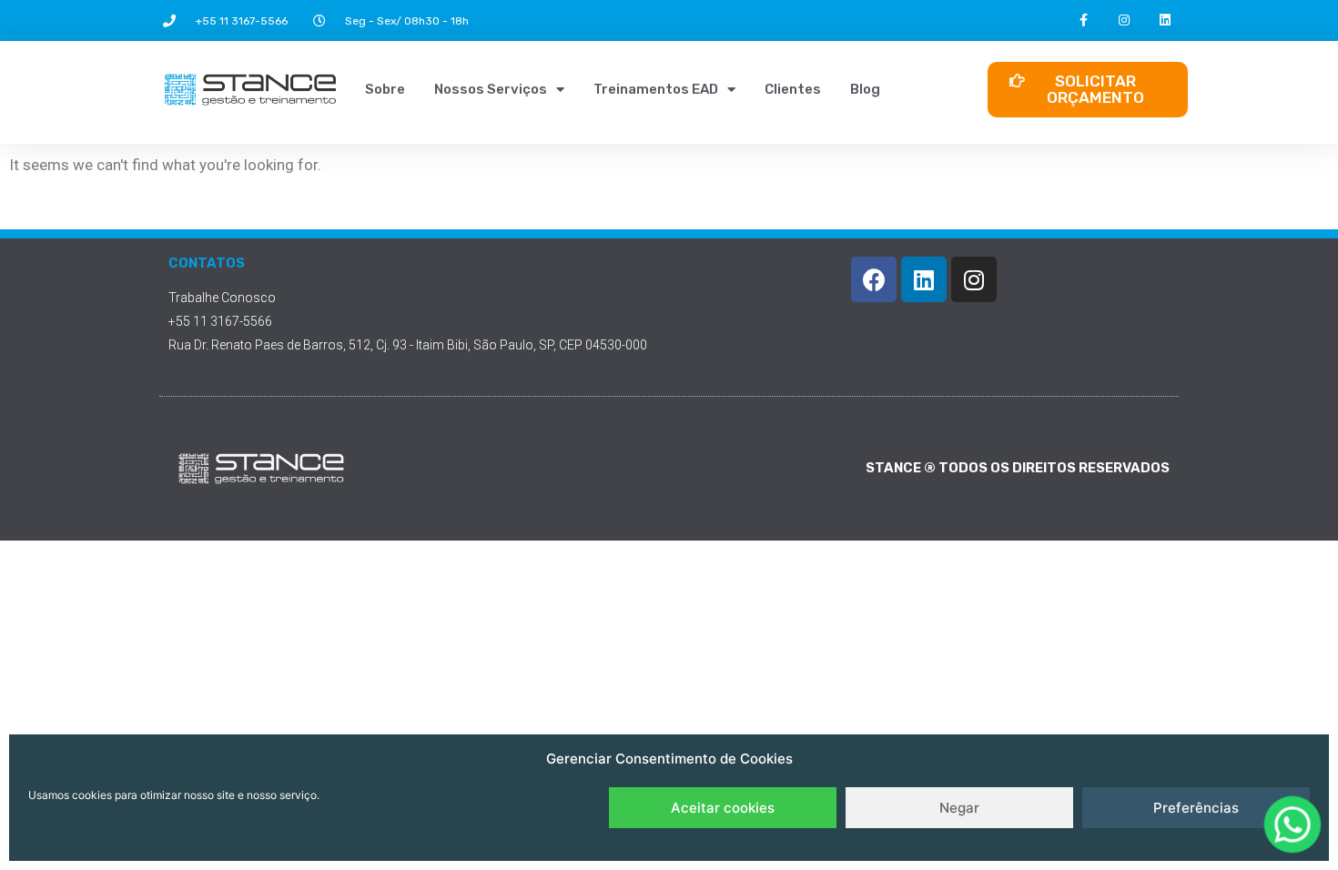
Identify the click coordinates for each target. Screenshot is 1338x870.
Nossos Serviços (490, 89)
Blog (865, 89)
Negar (959, 807)
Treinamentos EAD (655, 89)
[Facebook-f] (1083, 20)
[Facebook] (874, 279)
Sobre (385, 89)
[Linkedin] (1165, 20)
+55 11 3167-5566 (242, 21)
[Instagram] (1124, 20)
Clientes (793, 89)
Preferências (1196, 807)
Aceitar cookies (723, 807)
